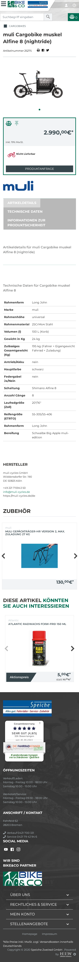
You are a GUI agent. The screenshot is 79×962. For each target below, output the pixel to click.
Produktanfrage (39, 169)
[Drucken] (38, 50)
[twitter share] (48, 50)
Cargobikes (17, 26)
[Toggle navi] (3, 3)
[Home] (28, 4)
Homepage (29, 934)
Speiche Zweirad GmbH (47, 949)
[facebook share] (43, 50)
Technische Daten (25, 212)
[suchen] (48, 17)
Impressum (49, 934)
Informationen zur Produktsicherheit (26, 222)
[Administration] (74, 954)
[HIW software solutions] (66, 954)
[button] (39, 109)
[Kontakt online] (74, 5)
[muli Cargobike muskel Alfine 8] (39, 86)
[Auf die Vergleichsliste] (9, 124)
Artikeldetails (21, 203)
